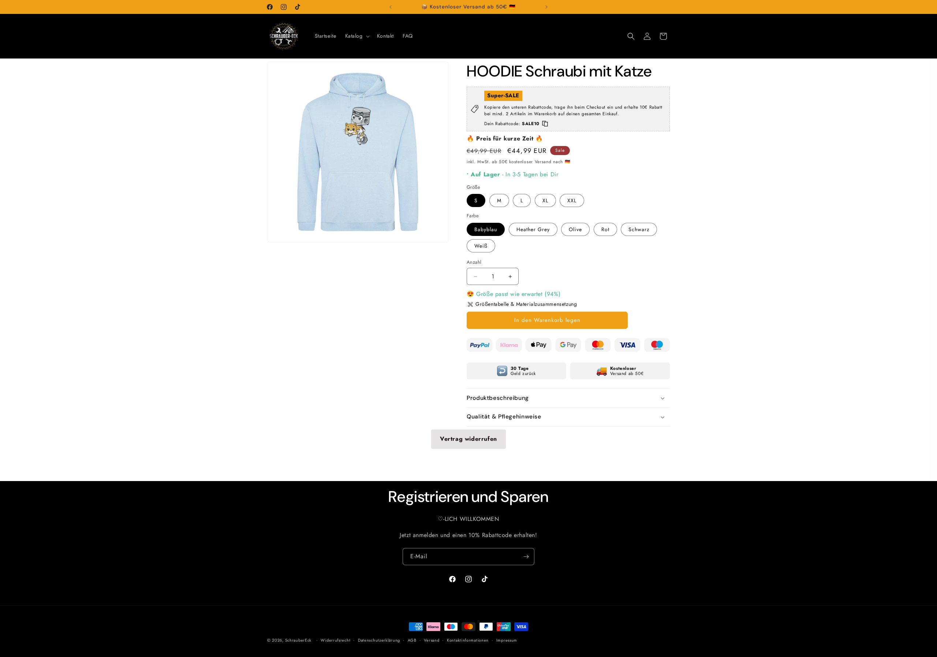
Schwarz (638, 229)
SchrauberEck (298, 640)
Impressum (506, 640)
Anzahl (474, 262)
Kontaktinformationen (468, 640)
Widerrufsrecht (335, 640)
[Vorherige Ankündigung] (390, 7)
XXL (571, 200)
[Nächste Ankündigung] (546, 7)
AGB (412, 640)
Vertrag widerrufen (468, 439)
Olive (575, 229)
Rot (605, 229)
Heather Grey (533, 229)
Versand (431, 640)
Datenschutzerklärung (379, 640)
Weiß (481, 245)
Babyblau (485, 229)
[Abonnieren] (526, 556)
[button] (357, 36)
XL (545, 200)
